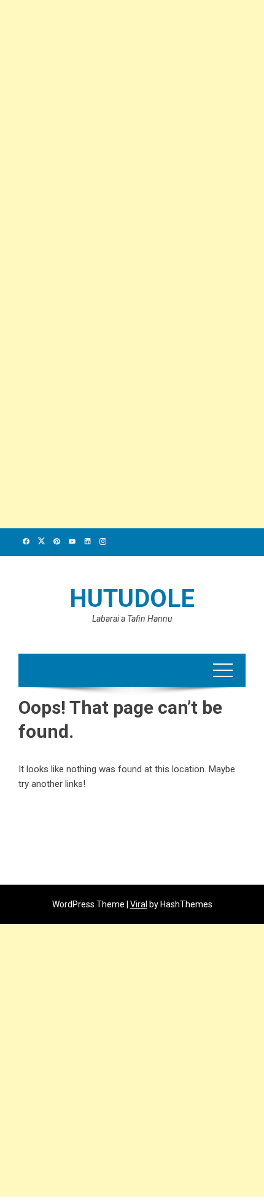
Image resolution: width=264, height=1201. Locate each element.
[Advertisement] (132, 132)
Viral (138, 904)
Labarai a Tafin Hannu (132, 619)
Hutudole (132, 598)
